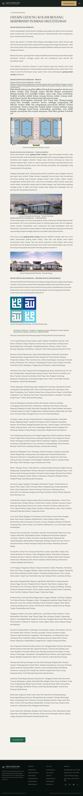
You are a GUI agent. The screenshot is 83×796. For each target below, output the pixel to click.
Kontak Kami (49, 784)
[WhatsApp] (65, 784)
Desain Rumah (32, 770)
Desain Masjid (32, 775)
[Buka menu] (79, 3)
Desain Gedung (32, 784)
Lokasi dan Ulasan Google (71, 775)
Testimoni (49, 775)
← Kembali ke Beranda (17, 12)
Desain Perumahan (33, 772)
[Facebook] (77, 784)
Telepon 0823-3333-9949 (71, 772)
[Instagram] (69, 784)
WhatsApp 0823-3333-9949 (72, 770)
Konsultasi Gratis (69, 3)
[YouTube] (73, 784)
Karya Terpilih (49, 772)
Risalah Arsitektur (50, 778)
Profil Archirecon (50, 770)
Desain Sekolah (32, 781)
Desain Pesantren (33, 778)
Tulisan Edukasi (50, 781)
